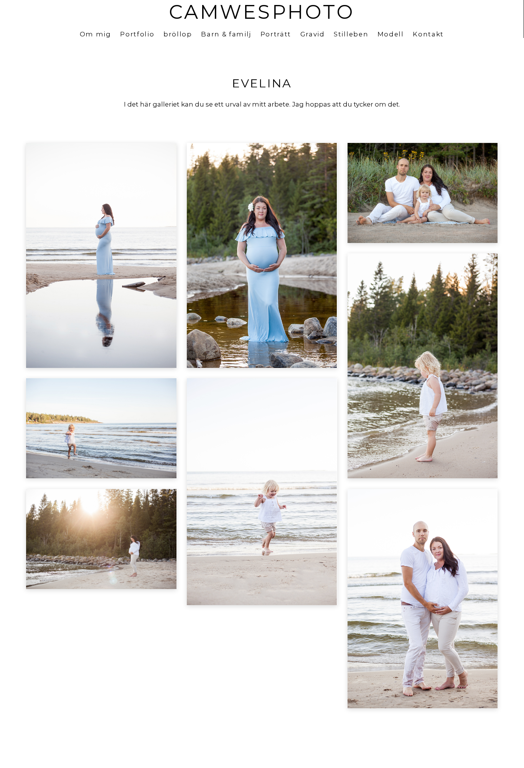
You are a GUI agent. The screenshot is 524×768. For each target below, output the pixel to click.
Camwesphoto (261, 12)
